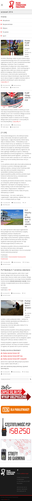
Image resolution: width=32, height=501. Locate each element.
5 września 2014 (6, 293)
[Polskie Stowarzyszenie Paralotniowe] (17, 5)
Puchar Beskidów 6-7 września (28, 305)
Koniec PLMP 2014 (27, 42)
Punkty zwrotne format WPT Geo (12, 356)
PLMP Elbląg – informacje (28, 96)
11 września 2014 (6, 125)
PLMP (4, 87)
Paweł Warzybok (6, 204)
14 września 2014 (6, 85)
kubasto (5, 499)
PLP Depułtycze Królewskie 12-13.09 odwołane (28, 218)
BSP (10, 290)
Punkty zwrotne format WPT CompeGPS (14, 359)
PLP (25, 262)
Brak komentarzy (17, 85)
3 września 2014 (6, 371)
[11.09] (4, 132)
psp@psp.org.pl (24, 473)
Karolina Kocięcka (6, 264)
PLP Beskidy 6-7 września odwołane (15, 270)
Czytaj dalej (4, 82)
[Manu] (2, 5)
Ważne (7, 87)
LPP (25, 202)
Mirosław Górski (15, 87)
